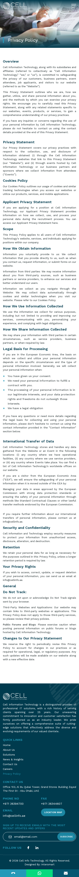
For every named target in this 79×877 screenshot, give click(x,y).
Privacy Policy (12, 773)
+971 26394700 (13, 803)
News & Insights (13, 759)
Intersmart (47, 864)
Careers (7, 768)
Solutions (9, 754)
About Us (9, 749)
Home (7, 745)
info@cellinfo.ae (14, 816)
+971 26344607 (51, 803)
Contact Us (10, 764)
